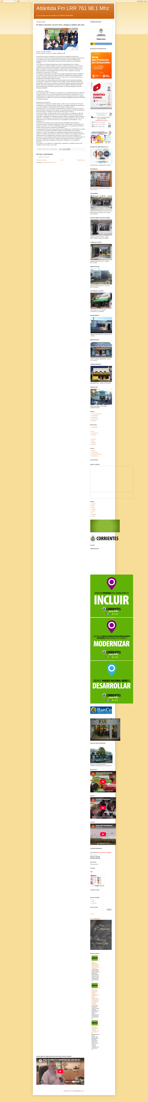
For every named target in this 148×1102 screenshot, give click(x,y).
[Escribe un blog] (65, 149)
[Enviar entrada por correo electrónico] (60, 149)
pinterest (94, 444)
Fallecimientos (95, 419)
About (93, 901)
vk (92, 512)
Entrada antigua (81, 160)
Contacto (94, 435)
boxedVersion (95, 427)
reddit (93, 507)
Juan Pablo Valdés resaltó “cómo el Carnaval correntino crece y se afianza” (95, 1026)
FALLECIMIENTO (95, 919)
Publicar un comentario (43, 157)
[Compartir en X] (66, 149)
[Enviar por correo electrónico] (63, 149)
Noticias (93, 450)
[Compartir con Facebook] (68, 149)
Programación (95, 433)
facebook (94, 439)
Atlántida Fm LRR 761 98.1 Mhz (72, 8)
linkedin (93, 511)
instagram (94, 442)
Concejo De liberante (96, 454)
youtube (93, 516)
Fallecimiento (95, 417)
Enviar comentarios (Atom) (49, 162)
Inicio (62, 160)
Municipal (94, 420)
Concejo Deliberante (96, 413)
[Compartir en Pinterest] (69, 149)
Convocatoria (95, 415)
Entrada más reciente (42, 160)
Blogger (82, 1091)
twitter (93, 441)
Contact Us (94, 903)
